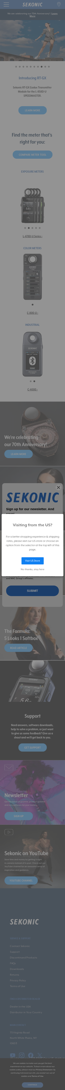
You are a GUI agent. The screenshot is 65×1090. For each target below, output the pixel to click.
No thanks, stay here (32, 569)
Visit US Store (32, 560)
